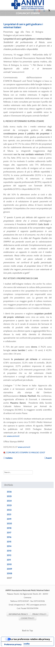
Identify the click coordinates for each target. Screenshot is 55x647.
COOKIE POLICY (27, 618)
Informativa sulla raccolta (16, 643)
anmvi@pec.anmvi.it (38, 605)
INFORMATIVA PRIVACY (18, 614)
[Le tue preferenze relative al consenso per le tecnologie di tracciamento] (13, 644)
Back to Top (27, 630)
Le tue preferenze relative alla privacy (30, 639)
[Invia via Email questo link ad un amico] (51, 32)
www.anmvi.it (13, 436)
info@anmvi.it (19, 605)
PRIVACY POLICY (39, 614)
